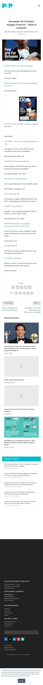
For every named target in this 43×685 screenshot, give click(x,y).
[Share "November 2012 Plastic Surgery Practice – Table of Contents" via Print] (30, 287)
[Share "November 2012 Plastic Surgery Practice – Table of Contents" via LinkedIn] (21, 287)
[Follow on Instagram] (18, 639)
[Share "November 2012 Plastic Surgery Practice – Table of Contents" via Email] (26, 287)
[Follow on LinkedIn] (14, 639)
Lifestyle (19, 32)
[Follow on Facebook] (6, 639)
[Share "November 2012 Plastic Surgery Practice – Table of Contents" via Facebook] (13, 287)
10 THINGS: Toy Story (12, 258)
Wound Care (16, 505)
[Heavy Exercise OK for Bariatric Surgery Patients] (21, 395)
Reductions (16, 496)
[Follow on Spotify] (22, 639)
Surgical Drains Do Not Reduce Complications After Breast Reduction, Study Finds (19, 493)
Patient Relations (18, 477)
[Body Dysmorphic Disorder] (21, 366)
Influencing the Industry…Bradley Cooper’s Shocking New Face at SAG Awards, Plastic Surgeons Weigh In (20, 348)
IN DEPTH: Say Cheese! (13, 206)
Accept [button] (21, 681)
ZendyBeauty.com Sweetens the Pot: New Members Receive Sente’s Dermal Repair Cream (19, 443)
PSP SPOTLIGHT (10, 246)
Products (15, 468)
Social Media (28, 32)
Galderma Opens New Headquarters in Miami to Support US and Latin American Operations (20, 484)
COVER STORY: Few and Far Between (18, 66)
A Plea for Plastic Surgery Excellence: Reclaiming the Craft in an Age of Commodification (20, 474)
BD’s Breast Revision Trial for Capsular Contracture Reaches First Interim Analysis (21, 465)
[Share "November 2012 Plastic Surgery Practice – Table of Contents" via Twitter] (17, 287)
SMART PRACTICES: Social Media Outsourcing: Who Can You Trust (17, 225)
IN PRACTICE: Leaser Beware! (15, 179)
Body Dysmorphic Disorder (14, 380)
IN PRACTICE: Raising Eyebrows (16, 161)
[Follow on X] (10, 639)
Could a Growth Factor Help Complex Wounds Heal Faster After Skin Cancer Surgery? (19, 502)
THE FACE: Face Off (11, 194)
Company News (17, 487)
